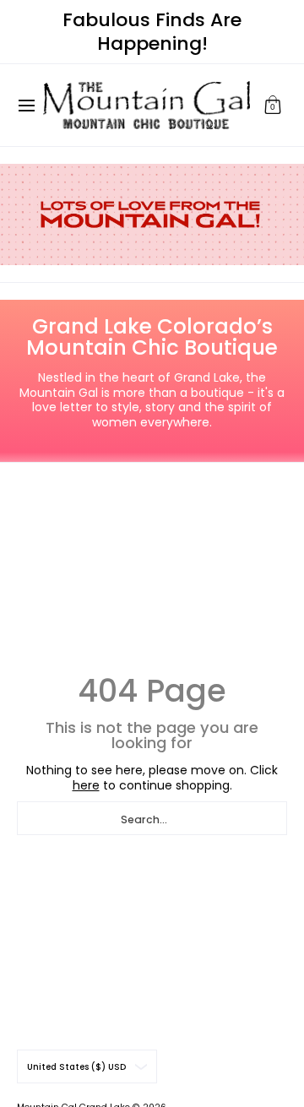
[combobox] (152, 818)
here (86, 785)
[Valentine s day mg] (152, 214)
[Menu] (26, 105)
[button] (272, 105)
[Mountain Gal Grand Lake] (146, 105)
